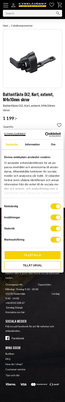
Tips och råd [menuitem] (12, 375)
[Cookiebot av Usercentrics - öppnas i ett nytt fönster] (46, 134)
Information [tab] (32, 144)
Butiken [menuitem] (9, 353)
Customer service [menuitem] (15, 369)
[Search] (58, 13)
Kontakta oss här (15, 312)
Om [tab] (53, 144)
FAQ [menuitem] (7, 358)
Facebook (18, 338)
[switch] (56, 217)
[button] (5, 5)
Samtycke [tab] (12, 144)
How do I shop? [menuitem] (14, 364)
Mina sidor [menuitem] (13, 347)
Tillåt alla (32, 255)
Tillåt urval (32, 265)
